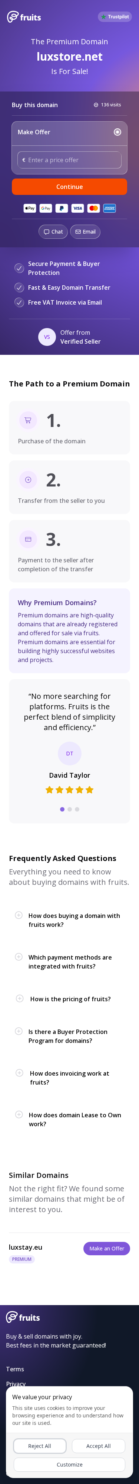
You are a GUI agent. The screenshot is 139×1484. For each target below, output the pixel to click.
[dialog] (69, 1432)
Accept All (98, 1445)
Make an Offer (106, 1248)
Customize (70, 1464)
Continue (69, 187)
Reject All (39, 1445)
